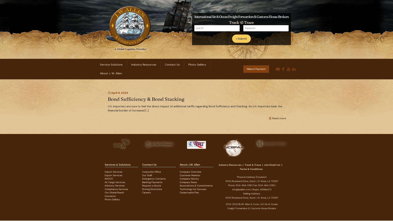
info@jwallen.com (241, 189)
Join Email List (272, 165)
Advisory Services (115, 185)
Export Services (113, 175)
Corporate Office (151, 171)
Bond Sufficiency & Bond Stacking (146, 99)
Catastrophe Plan (189, 192)
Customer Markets (190, 175)
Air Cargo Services (115, 182)
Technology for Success (193, 189)
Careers (146, 192)
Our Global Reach (114, 192)
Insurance (110, 196)
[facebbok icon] (283, 69)
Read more (279, 118)
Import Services (113, 171)
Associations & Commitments (196, 185)
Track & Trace (253, 165)
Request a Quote (151, 185)
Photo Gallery (112, 199)
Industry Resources (230, 165)
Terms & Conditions (251, 169)
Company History (189, 178)
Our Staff (147, 175)
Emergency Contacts (154, 178)
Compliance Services (116, 189)
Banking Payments (152, 182)
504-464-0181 (244, 185)
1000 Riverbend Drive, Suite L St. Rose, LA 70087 (251, 181)
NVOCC (109, 178)
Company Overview (190, 171)
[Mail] (278, 69)
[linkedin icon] (294, 69)
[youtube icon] (288, 69)
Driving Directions (152, 189)
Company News (188, 182)
